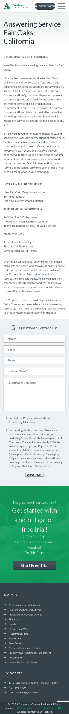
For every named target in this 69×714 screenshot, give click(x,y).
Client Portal (46, 6)
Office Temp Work (19, 628)
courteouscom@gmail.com (23, 692)
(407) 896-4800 (17, 687)
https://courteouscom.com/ (43, 450)
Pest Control (16, 643)
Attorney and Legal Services (24, 604)
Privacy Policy (31, 418)
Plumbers (14, 619)
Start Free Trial (35, 565)
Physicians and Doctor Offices (25, 614)
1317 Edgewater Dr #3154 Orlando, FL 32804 (34, 682)
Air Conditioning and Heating (25, 647)
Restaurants (15, 657)
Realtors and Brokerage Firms (25, 609)
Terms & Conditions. (39, 466)
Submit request (34, 474)
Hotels (12, 624)
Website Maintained (28, 711)
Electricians (15, 638)
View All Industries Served (23, 662)
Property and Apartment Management (30, 652)
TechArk (48, 711)
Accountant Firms (18, 633)
